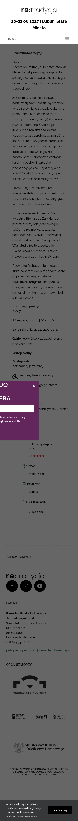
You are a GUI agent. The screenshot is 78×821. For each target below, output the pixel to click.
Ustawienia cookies (27, 816)
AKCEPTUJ (60, 810)
